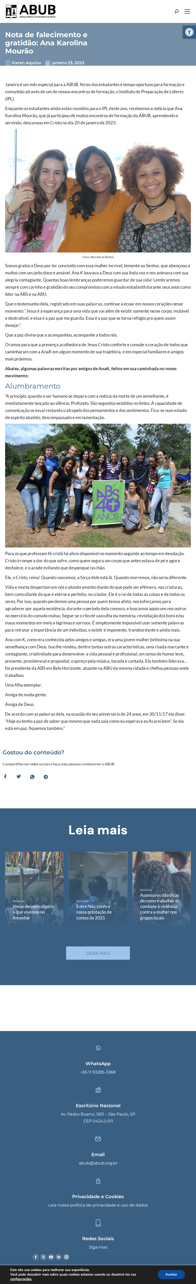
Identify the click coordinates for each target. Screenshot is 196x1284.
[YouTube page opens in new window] (51, 1257)
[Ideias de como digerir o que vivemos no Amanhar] (34, 890)
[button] (189, 32)
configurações (20, 1279)
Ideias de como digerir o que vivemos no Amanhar (33, 912)
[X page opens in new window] (43, 1257)
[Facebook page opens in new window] (35, 1257)
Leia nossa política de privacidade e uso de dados (98, 1205)
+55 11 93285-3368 (98, 1072)
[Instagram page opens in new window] (66, 1257)
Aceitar (171, 1274)
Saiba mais (98, 953)
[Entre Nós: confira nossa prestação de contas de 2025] (98, 890)
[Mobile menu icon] (187, 11)
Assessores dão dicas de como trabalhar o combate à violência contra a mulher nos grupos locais (159, 906)
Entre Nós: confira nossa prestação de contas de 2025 (94, 912)
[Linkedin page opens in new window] (58, 1257)
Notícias (19, 901)
